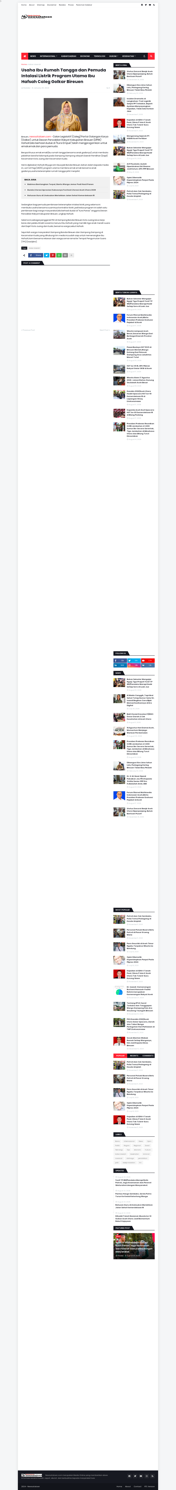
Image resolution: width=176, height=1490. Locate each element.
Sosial (147, 1145)
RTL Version (150, 1486)
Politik (117, 1145)
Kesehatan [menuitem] (128, 56)
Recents (134, 1055)
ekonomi (137, 1150)
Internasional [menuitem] (47, 56)
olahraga (130, 1158)
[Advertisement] (105, 30)
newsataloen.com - (41, 136)
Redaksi (62, 5)
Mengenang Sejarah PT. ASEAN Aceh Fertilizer (138, 137)
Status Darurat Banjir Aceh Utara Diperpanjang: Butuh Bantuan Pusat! (140, 74)
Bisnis (117, 1141)
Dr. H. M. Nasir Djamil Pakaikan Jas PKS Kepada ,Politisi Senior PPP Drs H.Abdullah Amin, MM (139, 780)
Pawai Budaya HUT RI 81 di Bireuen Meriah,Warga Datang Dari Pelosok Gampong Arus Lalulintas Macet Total (139, 352)
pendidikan (142, 1158)
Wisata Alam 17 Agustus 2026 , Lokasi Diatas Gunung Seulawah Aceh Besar (140, 380)
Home (24, 5)
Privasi (71, 5)
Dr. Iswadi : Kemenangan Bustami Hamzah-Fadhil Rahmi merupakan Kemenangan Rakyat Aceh (140, 991)
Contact (137, 1486)
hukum (148, 1150)
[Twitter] (46, 255)
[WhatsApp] (59, 255)
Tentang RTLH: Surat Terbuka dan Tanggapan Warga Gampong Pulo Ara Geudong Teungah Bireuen (140, 1007)
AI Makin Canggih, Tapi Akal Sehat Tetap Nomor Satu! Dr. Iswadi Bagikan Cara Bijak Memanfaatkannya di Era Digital (140, 700)
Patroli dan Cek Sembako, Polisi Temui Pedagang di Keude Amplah (139, 193)
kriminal (146, 1154)
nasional (118, 1158)
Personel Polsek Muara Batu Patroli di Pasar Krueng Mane (140, 932)
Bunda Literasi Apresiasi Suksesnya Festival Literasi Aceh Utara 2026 (61, 190)
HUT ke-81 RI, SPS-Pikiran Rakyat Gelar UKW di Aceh (139, 367)
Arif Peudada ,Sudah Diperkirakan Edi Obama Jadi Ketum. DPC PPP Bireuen (140, 166)
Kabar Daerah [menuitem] (68, 56)
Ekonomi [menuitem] (85, 56)
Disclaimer (52, 5)
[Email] (65, 255)
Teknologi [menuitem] (99, 56)
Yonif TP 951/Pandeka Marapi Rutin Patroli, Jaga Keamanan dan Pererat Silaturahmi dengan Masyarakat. (133, 1182)
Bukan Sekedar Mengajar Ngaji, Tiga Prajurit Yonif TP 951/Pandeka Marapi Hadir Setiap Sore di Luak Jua (139, 151)
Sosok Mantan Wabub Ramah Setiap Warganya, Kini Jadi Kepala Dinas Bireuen (139, 1042)
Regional (137, 1145)
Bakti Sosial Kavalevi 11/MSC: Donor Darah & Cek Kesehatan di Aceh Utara (140, 716)
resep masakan (129, 1162)
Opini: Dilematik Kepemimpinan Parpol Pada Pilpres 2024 (140, 180)
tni (140, 1162)
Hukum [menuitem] (112, 56)
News (141, 1141)
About (32, 5)
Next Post (104, 330)
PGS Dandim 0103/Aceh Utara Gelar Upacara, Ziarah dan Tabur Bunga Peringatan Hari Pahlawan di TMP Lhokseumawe (141, 1024)
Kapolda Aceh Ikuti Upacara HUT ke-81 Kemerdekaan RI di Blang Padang (140, 412)
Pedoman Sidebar (84, 5)
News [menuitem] (33, 56)
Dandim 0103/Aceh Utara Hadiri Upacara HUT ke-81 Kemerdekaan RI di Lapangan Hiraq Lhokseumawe (139, 396)
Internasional (129, 1141)
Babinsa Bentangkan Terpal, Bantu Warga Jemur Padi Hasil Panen (60, 184)
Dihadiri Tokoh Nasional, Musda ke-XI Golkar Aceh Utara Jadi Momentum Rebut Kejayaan (133, 1218)
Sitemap (41, 5)
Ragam (127, 1145)
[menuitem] (24, 56)
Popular (120, 1055)
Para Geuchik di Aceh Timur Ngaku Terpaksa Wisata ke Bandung (140, 946)
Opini (149, 1141)
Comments (147, 1055)
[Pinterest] (53, 255)
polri (117, 1162)
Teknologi (119, 1150)
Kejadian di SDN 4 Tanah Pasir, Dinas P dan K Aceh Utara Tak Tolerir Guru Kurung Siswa (139, 124)
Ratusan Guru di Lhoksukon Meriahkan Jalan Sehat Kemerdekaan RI (61, 195)
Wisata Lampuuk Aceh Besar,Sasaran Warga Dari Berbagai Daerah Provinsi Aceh (140, 335)
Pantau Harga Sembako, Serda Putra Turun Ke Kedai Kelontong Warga (133, 1195)
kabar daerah (34, 64)
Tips (128, 1150)
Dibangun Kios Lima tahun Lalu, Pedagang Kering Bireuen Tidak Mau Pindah (139, 87)
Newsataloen (34, 1486)
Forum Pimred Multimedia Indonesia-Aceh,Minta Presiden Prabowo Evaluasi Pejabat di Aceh (140, 319)
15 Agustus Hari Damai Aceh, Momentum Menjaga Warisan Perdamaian (140, 730)
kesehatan (134, 1154)
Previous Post (29, 330)
